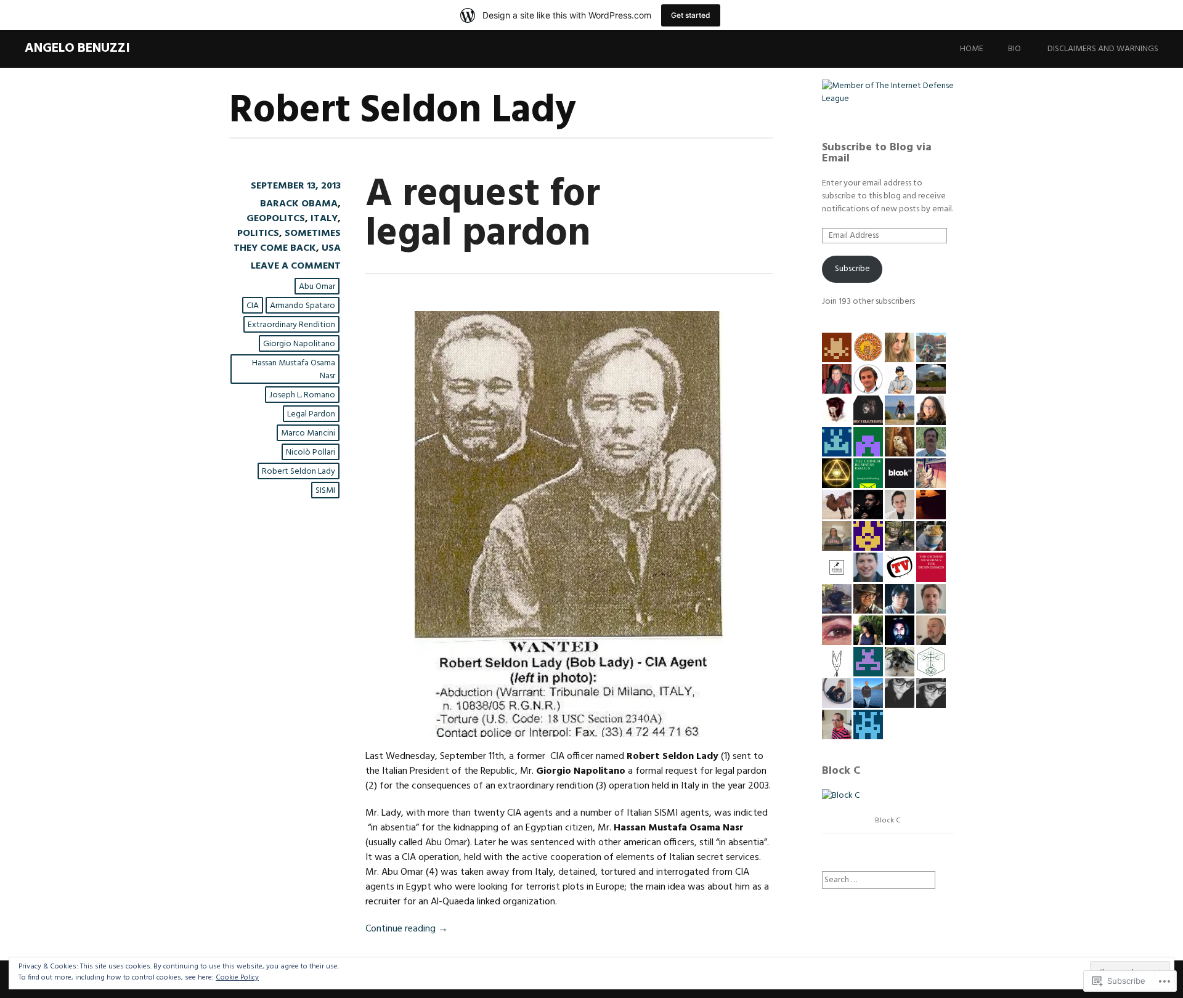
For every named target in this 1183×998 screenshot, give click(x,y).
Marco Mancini (308, 433)
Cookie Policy (237, 978)
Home (971, 49)
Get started (690, 15)
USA (331, 248)
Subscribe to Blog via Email (877, 153)
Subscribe (852, 269)
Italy (324, 219)
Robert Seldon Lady (298, 472)
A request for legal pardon (482, 214)
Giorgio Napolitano (299, 344)
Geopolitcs (275, 219)
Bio (1014, 49)
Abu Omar (317, 287)
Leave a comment (296, 266)
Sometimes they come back (287, 240)
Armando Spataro (302, 306)
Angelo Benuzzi (77, 48)
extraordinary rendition (291, 325)
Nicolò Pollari (310, 452)
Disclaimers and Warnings (1102, 49)
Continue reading (406, 929)
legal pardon (311, 414)
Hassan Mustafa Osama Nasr (293, 369)
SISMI (325, 491)
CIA (252, 306)
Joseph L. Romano (302, 395)
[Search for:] (878, 880)
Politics (258, 233)
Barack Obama (299, 204)
